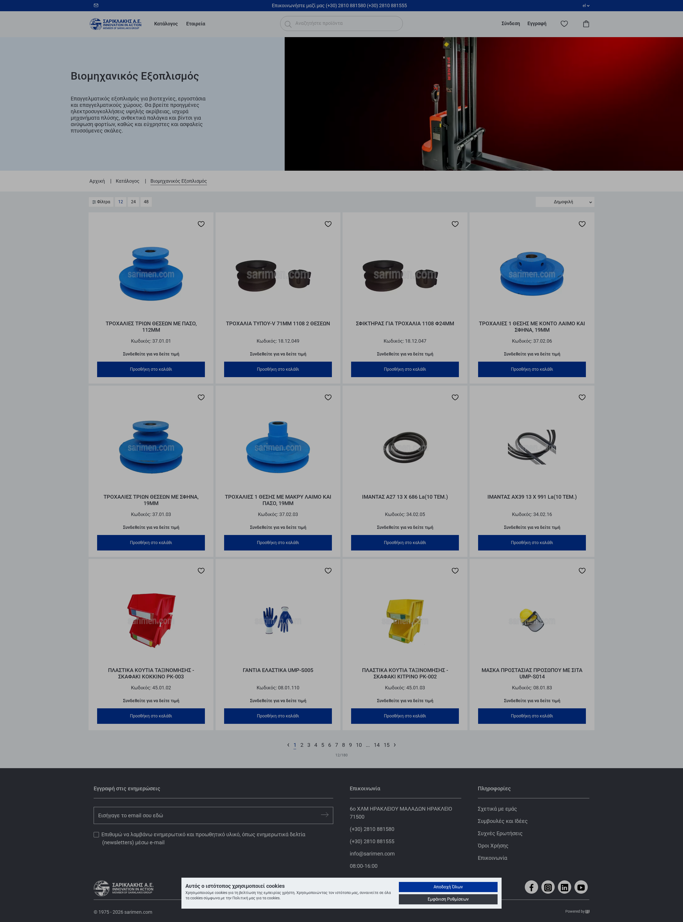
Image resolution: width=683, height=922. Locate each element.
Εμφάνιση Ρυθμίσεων (448, 899)
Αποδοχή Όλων (448, 886)
